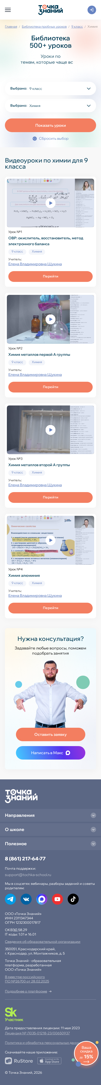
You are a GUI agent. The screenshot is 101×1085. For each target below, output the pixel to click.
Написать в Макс (47, 752)
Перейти (50, 276)
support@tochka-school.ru (28, 874)
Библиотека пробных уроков (44, 26)
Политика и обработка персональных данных (43, 1042)
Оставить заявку (50, 734)
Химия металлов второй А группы (39, 464)
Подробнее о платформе (26, 991)
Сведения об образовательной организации (42, 941)
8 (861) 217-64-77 (25, 858)
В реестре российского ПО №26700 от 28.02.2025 (27, 979)
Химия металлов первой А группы (39, 354)
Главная (11, 26)
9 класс (77, 26)
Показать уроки (50, 125)
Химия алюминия (24, 575)
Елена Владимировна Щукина (35, 264)
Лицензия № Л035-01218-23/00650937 (37, 1033)
